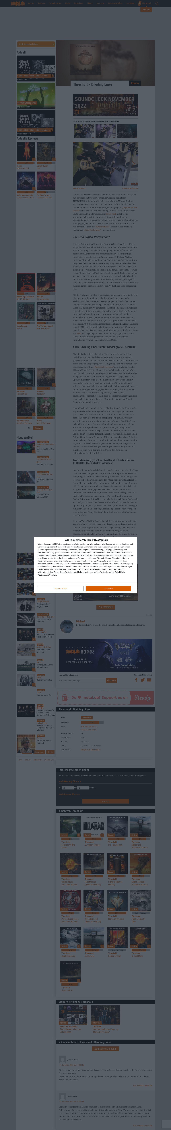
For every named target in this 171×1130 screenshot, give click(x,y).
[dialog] (85, 565)
